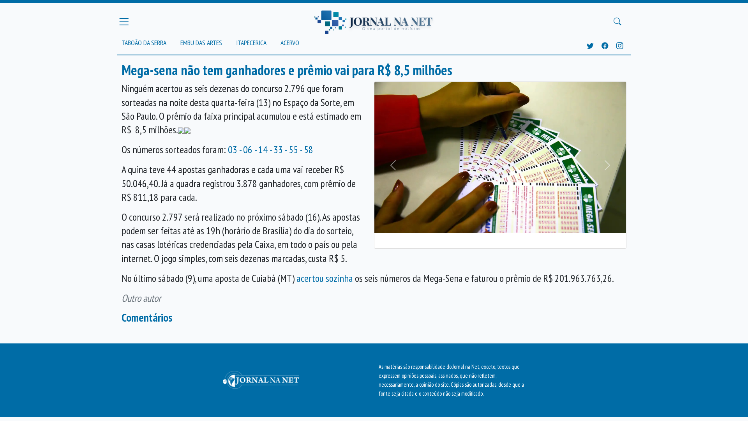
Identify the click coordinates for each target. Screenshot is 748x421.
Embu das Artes (201, 42)
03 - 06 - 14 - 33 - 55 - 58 (270, 149)
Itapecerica (251, 42)
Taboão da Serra (144, 42)
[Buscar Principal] (617, 22)
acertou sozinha (324, 278)
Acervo (289, 42)
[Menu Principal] (124, 21)
